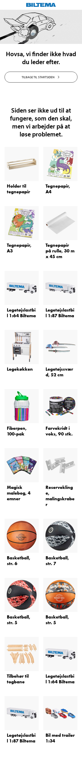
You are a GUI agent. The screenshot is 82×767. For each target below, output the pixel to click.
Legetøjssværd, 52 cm (59, 372)
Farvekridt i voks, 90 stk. (59, 431)
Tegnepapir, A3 (19, 248)
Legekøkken (20, 369)
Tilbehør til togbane (18, 679)
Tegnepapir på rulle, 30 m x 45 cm (60, 250)
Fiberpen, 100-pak (17, 431)
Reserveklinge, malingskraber (60, 495)
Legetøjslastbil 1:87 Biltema (60, 313)
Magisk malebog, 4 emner (19, 493)
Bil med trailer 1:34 (60, 738)
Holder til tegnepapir (18, 189)
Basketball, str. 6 (18, 560)
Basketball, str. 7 (57, 560)
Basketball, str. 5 (18, 620)
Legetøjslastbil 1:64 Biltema (21, 313)
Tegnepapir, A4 (58, 189)
